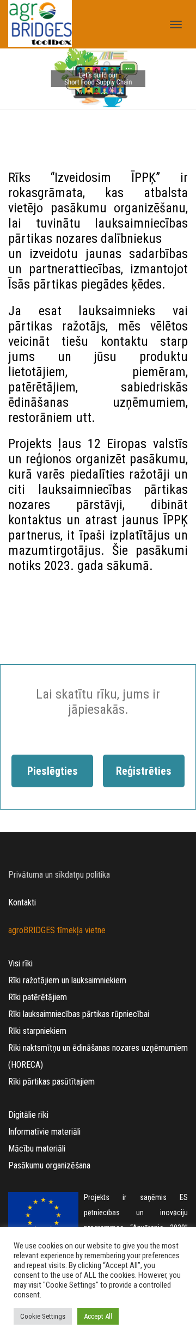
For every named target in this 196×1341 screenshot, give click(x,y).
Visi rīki (20, 963)
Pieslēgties (52, 770)
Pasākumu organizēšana (49, 1165)
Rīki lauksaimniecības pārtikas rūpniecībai (78, 1014)
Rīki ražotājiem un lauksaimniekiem (67, 980)
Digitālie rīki (28, 1115)
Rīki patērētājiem (37, 997)
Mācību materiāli (36, 1148)
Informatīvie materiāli (44, 1131)
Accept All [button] (98, 1316)
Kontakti (22, 902)
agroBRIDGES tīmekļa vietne (57, 930)
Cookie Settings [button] (42, 1316)
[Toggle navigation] (176, 24)
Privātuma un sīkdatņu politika (59, 874)
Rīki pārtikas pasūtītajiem (51, 1081)
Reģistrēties (143, 770)
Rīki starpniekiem (37, 1031)
